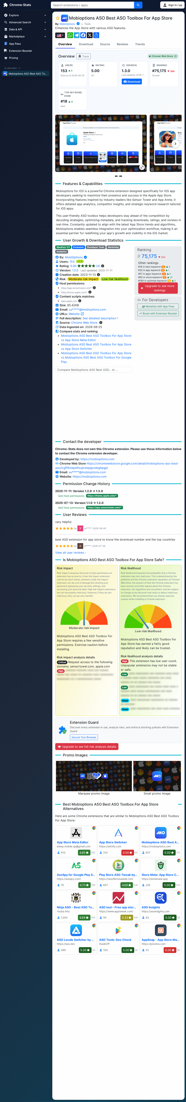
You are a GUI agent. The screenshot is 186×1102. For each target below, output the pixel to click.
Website (74, 314)
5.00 (85, 266)
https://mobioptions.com (97, 459)
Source (105, 44)
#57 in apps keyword (151, 273)
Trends (140, 44)
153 (72, 261)
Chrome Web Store (162, 56)
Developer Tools (95, 247)
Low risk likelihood (115, 279)
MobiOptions (67, 23)
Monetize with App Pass (159, 306)
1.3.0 (75, 270)
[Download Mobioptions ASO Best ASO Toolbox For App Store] (134, 74)
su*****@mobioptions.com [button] (87, 309)
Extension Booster (20, 50)
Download (86, 44)
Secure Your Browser (84, 737)
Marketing (113, 247)
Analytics (62, 251)
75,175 (153, 256)
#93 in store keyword (152, 277)
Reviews (122, 44)
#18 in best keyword (151, 266)
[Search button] (138, 5)
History (14, 68)
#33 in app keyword (151, 270)
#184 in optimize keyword (154, 280)
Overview (65, 44)
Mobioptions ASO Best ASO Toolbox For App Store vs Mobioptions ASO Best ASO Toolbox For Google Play (96, 357)
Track (85, 56)
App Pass (15, 43)
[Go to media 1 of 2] (116, 176)
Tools (87, 23)
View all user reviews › (70, 552)
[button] (172, 5)
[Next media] (175, 144)
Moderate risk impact (83, 279)
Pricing (13, 57)
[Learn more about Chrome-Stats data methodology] (101, 322)
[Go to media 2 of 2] (120, 176)
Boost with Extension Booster (159, 313)
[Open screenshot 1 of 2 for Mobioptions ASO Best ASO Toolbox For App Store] (101, 143)
